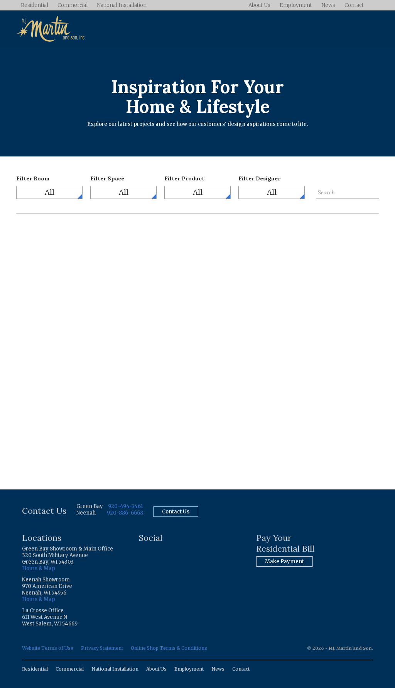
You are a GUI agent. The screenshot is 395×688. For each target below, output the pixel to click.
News (328, 5)
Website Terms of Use (47, 648)
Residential (34, 5)
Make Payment (284, 561)
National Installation (122, 5)
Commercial (72, 5)
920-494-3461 (125, 506)
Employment (296, 5)
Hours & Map (38, 568)
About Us (259, 5)
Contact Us (175, 511)
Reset (323, 204)
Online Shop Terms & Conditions (169, 648)
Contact (354, 5)
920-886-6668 (125, 513)
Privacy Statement (102, 648)
